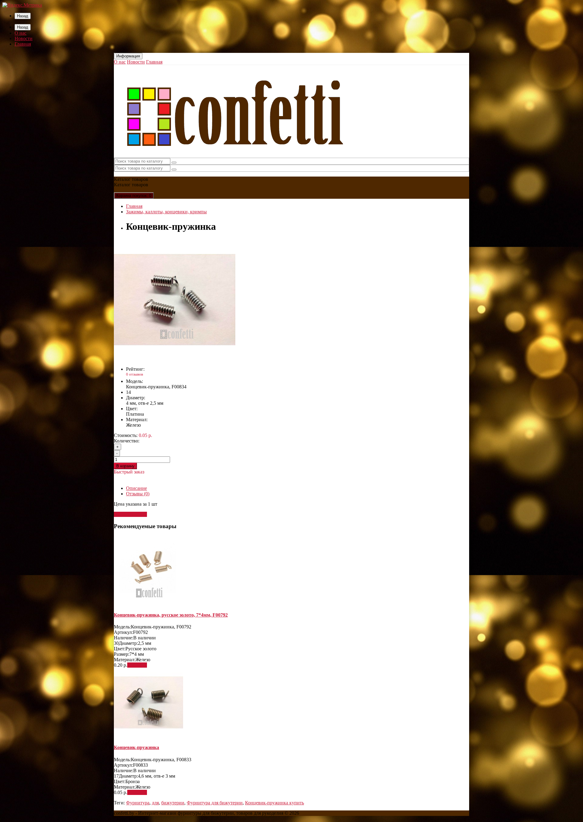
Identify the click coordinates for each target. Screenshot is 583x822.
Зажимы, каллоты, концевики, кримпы (166, 211)
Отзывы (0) (137, 493)
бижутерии (172, 802)
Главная (23, 43)
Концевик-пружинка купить (274, 802)
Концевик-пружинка (136, 747)
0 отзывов (134, 374)
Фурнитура (137, 802)
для (155, 802)
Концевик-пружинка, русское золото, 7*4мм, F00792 (171, 614)
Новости (23, 38)
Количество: (126, 440)
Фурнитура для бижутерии (215, 802)
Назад (22, 16)
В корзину (125, 466)
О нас (20, 33)
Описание (136, 488)
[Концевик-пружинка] (174, 358)
